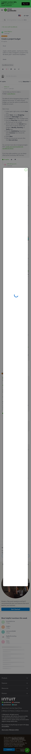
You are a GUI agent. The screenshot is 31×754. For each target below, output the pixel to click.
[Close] (26, 170)
